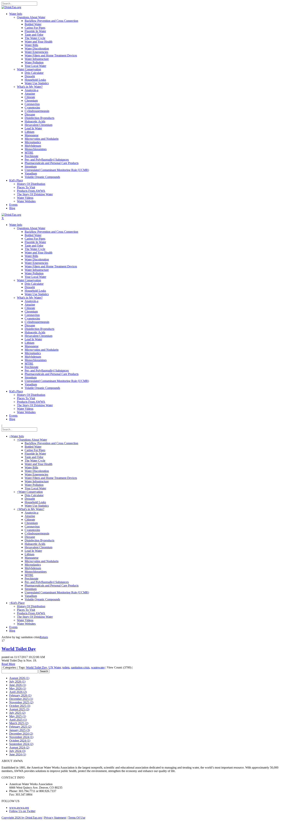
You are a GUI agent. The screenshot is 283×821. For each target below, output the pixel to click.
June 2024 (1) (17, 754)
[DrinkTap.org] (11, 7)
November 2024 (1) (21, 737)
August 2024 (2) (19, 747)
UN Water (55, 667)
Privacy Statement (55, 817)
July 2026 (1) (17, 681)
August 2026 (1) (19, 678)
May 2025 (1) (17, 716)
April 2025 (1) (18, 719)
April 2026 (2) (18, 692)
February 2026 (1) (20, 695)
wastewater (98, 667)
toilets (65, 667)
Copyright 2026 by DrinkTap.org (22, 817)
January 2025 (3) (19, 730)
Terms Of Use (76, 817)
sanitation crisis (80, 667)
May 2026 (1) (17, 688)
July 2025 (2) (17, 712)
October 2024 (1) (19, 740)
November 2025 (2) (21, 702)
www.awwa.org (19, 807)
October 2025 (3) (19, 705)
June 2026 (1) (17, 685)
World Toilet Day (19, 648)
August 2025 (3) (19, 709)
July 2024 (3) (17, 751)
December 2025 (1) (21, 698)
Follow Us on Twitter (22, 811)
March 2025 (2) (18, 723)
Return (44, 637)
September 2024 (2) (21, 744)
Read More (8, 664)
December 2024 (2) (21, 733)
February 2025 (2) (20, 726)
